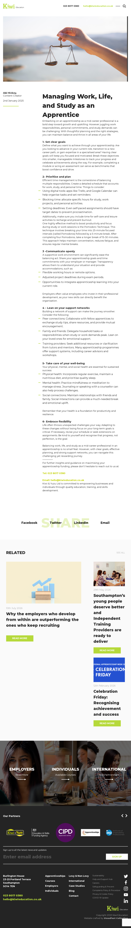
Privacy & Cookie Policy (102, 894)
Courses (50, 881)
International (76, 881)
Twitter (56, 523)
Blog (71, 890)
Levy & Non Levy (79, 876)
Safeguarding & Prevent (103, 887)
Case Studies (77, 886)
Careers (95, 883)
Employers (51, 886)
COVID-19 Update (100, 898)
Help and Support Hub (102, 879)
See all (121, 552)
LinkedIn (81, 523)
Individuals (51, 890)
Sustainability (98, 875)
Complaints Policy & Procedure (106, 890)
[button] (122, 815)
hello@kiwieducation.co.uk (98, 6)
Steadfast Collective (116, 918)
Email (105, 523)
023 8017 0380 (71, 6)
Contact (73, 895)
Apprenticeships (55, 876)
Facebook (29, 523)
